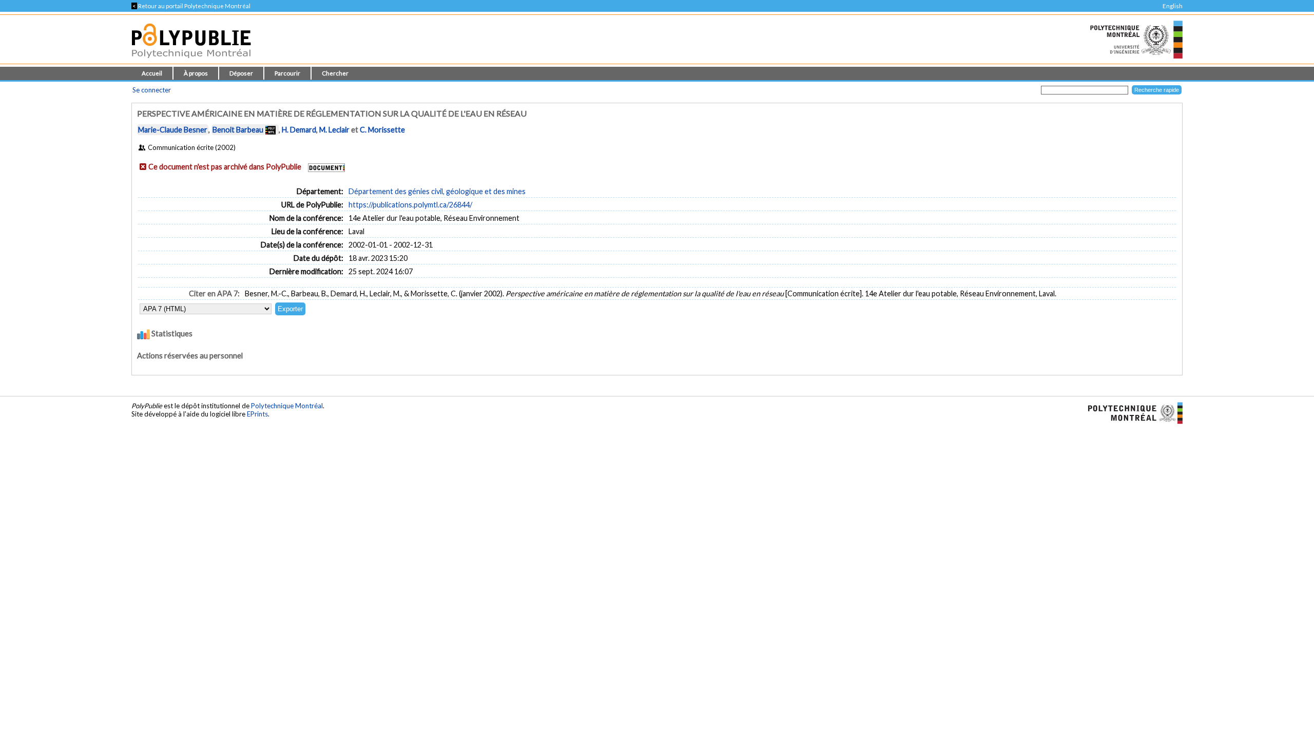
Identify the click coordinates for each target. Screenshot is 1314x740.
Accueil (152, 73)
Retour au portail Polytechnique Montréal (190, 6)
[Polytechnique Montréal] (1131, 412)
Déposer (241, 73)
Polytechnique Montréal (287, 406)
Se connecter (151, 90)
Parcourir (287, 73)
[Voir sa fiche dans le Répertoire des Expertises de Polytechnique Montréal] (270, 129)
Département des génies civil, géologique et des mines (437, 191)
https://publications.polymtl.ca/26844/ (410, 204)
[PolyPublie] (191, 60)
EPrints (257, 414)
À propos (196, 73)
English (1173, 6)
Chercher (335, 73)
